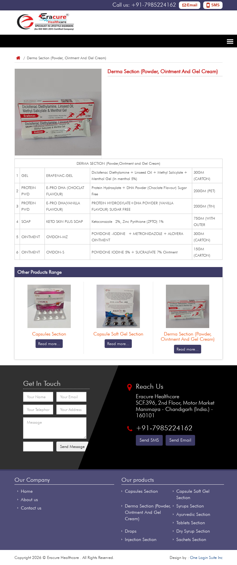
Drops (130, 531)
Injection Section (140, 539)
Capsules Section (141, 491)
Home (17, 58)
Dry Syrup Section (193, 531)
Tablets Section (190, 522)
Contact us (31, 508)
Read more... (49, 343)
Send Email (180, 440)
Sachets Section (191, 539)
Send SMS (149, 440)
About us (29, 499)
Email (192, 5)
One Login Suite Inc (206, 557)
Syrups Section (190, 506)
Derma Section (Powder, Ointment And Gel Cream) (148, 512)
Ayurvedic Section (193, 514)
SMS (215, 5)
